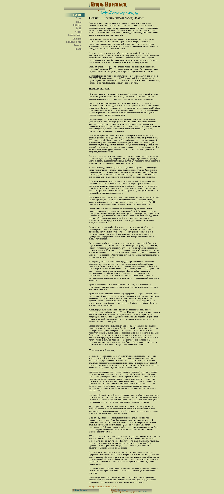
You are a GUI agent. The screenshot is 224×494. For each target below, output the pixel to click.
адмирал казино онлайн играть (102, 486)
